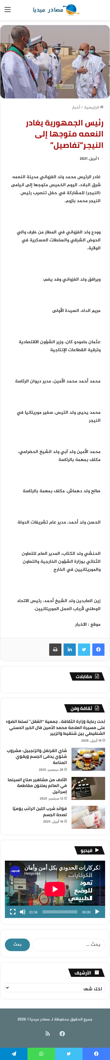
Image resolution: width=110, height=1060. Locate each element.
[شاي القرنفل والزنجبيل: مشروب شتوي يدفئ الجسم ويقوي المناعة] (88, 759)
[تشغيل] (97, 912)
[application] (55, 889)
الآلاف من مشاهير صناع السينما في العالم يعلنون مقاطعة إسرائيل (37, 786)
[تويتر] (84, 649)
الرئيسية (92, 107)
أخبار (76, 107)
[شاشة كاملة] (13, 912)
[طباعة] (55, 649)
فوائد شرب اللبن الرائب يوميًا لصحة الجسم (40, 812)
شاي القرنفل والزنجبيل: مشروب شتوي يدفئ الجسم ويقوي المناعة (37, 756)
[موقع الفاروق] (55, 10)
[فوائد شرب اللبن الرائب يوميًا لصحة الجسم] (88, 817)
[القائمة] (8, 12)
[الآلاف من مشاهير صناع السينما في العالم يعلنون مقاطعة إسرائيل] (88, 788)
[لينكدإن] (70, 649)
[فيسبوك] (98, 649)
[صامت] (23, 912)
